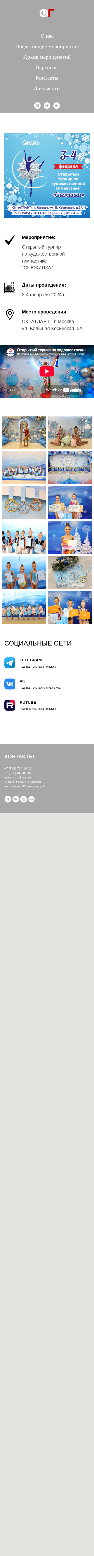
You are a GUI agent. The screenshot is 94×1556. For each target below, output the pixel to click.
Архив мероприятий (47, 57)
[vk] (56, 105)
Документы (47, 88)
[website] (37, 105)
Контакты (47, 78)
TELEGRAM (31, 660)
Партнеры (47, 67)
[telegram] (47, 105)
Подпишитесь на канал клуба (38, 666)
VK (22, 681)
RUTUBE (28, 702)
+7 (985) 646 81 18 (17, 773)
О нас (47, 36)
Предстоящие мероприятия (47, 46)
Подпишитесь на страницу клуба (40, 687)
